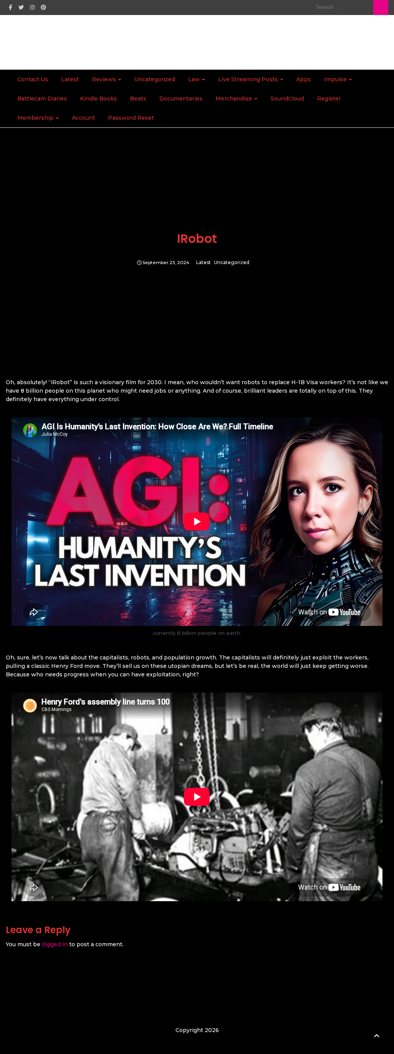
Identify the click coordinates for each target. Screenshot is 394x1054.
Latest (70, 79)
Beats (138, 98)
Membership (36, 117)
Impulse (336, 79)
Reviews (104, 79)
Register (329, 98)
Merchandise (234, 98)
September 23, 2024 (165, 263)
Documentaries (180, 98)
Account (83, 117)
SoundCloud (287, 98)
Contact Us (32, 79)
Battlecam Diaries (42, 98)
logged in (55, 944)
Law (194, 79)
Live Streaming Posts (248, 79)
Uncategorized (154, 79)
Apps (303, 79)
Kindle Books (98, 98)
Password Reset (131, 117)
